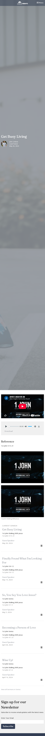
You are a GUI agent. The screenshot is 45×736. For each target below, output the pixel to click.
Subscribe (8, 726)
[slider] (13, 426)
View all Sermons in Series (11, 689)
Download (9, 431)
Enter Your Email (7, 718)
